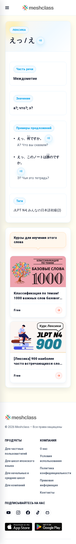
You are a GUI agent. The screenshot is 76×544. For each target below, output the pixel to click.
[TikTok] (37, 512)
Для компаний (15, 485)
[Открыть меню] (7, 8)
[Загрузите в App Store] (18, 527)
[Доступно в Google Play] (48, 527)
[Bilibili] (47, 512)
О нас (43, 448)
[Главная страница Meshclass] (38, 8)
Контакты (47, 492)
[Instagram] (18, 512)
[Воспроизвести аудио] (40, 41)
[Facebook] (28, 512)
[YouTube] (8, 512)
